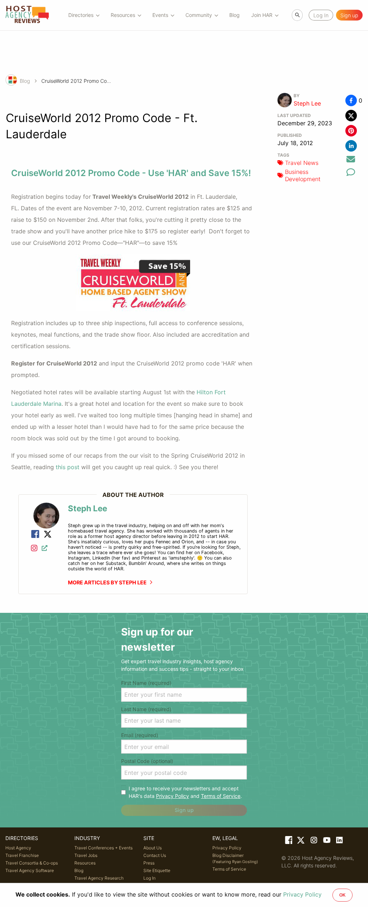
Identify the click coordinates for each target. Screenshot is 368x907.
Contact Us (154, 855)
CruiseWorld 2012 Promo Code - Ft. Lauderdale (77, 81)
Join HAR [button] (261, 15)
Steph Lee (307, 103)
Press (149, 863)
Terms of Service (220, 796)
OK (342, 895)
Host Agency (18, 847)
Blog (234, 15)
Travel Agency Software (29, 870)
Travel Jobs (85, 855)
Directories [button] (80, 15)
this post (67, 467)
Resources (85, 863)
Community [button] (198, 15)
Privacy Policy (172, 796)
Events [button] (160, 15)
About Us (152, 847)
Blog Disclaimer (235, 858)
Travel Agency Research (99, 878)
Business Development (303, 175)
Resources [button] (123, 15)
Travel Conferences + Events (103, 847)
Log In (149, 878)
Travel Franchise (22, 855)
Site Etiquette (156, 870)
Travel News (301, 162)
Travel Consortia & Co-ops (31, 863)
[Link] (35, 535)
